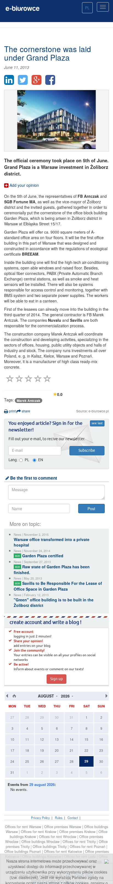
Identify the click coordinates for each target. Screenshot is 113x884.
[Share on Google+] (36, 80)
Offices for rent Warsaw (23, 826)
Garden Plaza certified (39, 555)
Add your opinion (24, 185)
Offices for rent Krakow (39, 831)
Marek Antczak (28, 400)
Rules (59, 817)
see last (97, 423)
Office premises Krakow (78, 831)
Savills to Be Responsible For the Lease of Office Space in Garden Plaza (58, 586)
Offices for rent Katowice (63, 851)
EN (40, 460)
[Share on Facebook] (50, 80)
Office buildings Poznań (23, 851)
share (25, 411)
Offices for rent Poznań (88, 846)
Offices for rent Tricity (80, 841)
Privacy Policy (40, 817)
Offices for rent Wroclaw (58, 836)
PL (87, 7)
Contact (72, 817)
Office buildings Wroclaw (41, 841)
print (12, 411)
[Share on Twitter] (23, 80)
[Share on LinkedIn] (9, 80)
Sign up (56, 679)
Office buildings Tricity (50, 846)
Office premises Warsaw (63, 826)
